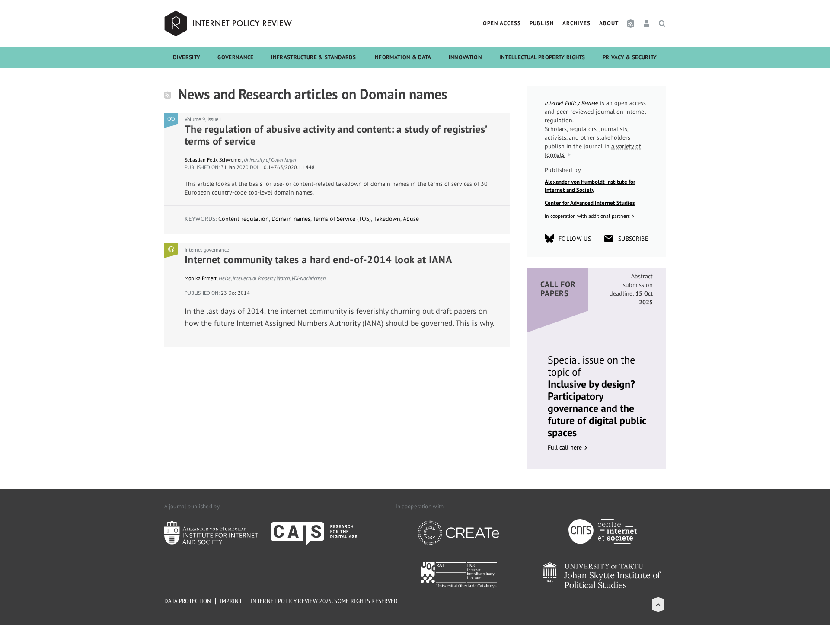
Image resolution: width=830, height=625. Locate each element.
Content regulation (243, 219)
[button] (658, 604)
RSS (630, 23)
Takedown (387, 219)
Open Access (502, 23)
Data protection (187, 601)
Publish (542, 23)
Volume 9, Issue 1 (204, 119)
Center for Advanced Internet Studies (590, 203)
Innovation (465, 57)
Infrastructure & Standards (313, 57)
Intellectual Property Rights (542, 57)
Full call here (565, 447)
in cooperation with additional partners (587, 216)
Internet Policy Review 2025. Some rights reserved (324, 601)
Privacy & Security (630, 57)
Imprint (231, 601)
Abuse (411, 219)
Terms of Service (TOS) (342, 219)
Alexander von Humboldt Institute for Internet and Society (590, 186)
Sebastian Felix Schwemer (213, 159)
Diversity (186, 57)
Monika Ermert (201, 278)
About (609, 23)
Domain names (290, 219)
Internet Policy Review (229, 23)
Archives (576, 23)
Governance (235, 57)
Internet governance (207, 249)
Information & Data (402, 57)
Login (646, 23)
